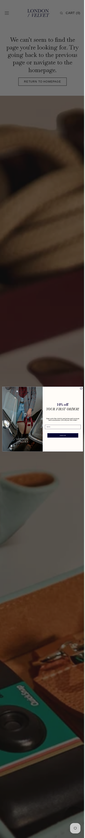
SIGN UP (61, 435)
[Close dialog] (79, 388)
